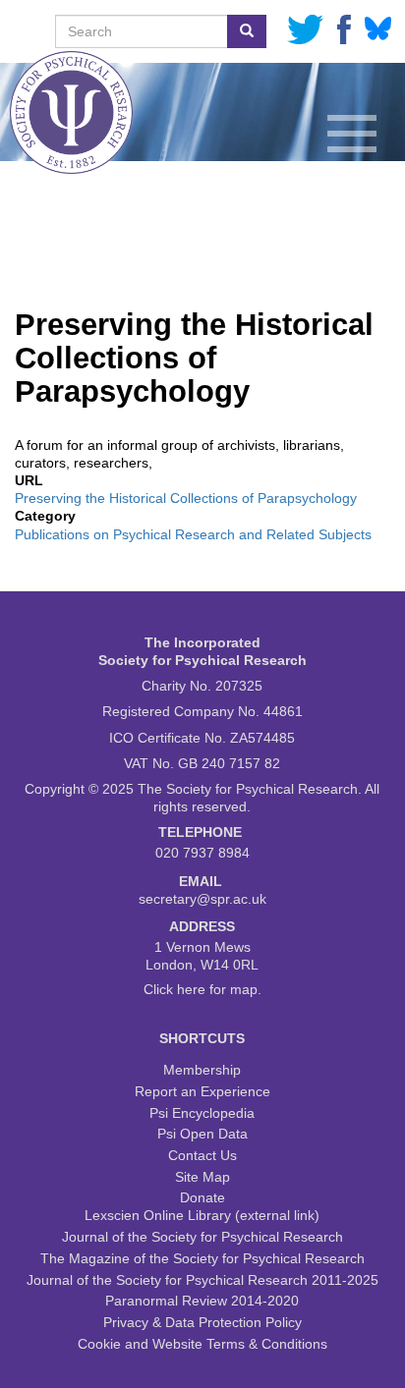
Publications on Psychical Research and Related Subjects (193, 534)
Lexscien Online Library (158, 1215)
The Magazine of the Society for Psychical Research (202, 1258)
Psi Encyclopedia (202, 1113)
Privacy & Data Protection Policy (202, 1322)
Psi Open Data (202, 1133)
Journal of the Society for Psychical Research (202, 1237)
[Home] (34, 26)
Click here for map (201, 989)
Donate (202, 1197)
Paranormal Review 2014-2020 (202, 1300)
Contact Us (202, 1155)
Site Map (202, 1177)
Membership (202, 1070)
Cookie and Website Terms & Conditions (202, 1344)
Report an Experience (202, 1091)
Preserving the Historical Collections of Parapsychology (186, 498)
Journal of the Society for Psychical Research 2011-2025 (202, 1280)
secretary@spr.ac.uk (202, 899)
